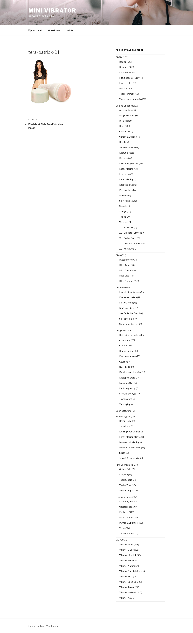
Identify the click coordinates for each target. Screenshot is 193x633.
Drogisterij (121, 330)
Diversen (120, 287)
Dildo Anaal (124, 265)
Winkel (70, 30)
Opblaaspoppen (127, 507)
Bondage (123, 67)
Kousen (123, 158)
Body (121, 126)
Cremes (123, 345)
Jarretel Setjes (126, 147)
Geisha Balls (125, 469)
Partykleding (125, 190)
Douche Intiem (126, 351)
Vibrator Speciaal (127, 582)
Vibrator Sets (126, 576)
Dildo (118, 255)
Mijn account (35, 30)
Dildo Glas (124, 275)
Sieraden (123, 206)
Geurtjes (123, 361)
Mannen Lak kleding (129, 442)
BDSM (119, 57)
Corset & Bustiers (128, 136)
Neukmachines (126, 308)
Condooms (124, 340)
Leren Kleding (126, 179)
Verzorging (124, 404)
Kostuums (124, 152)
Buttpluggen (125, 259)
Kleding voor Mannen (130, 431)
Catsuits (123, 131)
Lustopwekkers (127, 377)
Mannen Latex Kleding (130, 447)
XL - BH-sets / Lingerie (130, 232)
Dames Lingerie (124, 105)
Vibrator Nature (127, 566)
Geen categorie (123, 411)
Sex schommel (126, 318)
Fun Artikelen (126, 302)
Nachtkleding (126, 185)
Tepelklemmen (126, 94)
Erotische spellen (128, 297)
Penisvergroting (127, 388)
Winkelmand (54, 30)
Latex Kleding (126, 169)
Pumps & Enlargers (129, 522)
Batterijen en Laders (129, 335)
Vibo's (119, 540)
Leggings (124, 174)
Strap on (123, 474)
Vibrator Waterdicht (129, 592)
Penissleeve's (126, 517)
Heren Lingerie (123, 416)
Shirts (122, 453)
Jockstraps (124, 426)
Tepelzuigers (125, 480)
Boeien (123, 62)
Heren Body (125, 421)
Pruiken (123, 195)
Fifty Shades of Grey (129, 78)
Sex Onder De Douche (130, 313)
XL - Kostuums (126, 248)
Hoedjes (123, 142)
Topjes (122, 216)
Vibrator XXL (125, 598)
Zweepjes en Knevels (130, 99)
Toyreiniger (125, 399)
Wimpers (123, 222)
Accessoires (125, 110)
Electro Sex (125, 72)
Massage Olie (126, 383)
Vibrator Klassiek (127, 555)
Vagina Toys (125, 485)
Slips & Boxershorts (129, 458)
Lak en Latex (126, 83)
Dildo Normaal (126, 281)
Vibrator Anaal (126, 544)
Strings (123, 211)
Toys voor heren (124, 497)
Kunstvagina (125, 501)
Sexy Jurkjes (125, 200)
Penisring (124, 512)
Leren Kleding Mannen (130, 437)
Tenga (122, 528)
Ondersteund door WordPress (42, 626)
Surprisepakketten (128, 324)
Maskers (123, 88)
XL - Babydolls (126, 227)
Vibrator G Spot (127, 549)
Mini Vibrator (52, 10)
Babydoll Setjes (127, 115)
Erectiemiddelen (127, 356)
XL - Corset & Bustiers (130, 243)
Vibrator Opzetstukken (130, 571)
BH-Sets (123, 120)
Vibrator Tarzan (126, 587)
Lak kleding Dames (129, 163)
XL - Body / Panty (127, 238)
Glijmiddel (124, 367)
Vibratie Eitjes (126, 490)
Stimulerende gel (127, 393)
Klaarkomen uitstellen (130, 372)
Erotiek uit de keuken (130, 292)
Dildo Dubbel (125, 270)
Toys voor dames (124, 464)
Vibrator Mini (125, 560)
